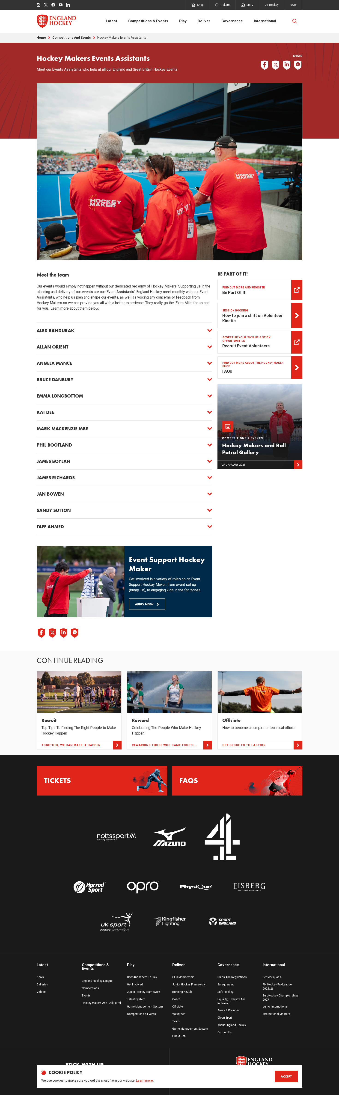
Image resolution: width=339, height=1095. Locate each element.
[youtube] (60, 5)
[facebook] (53, 5)
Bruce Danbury (55, 380)
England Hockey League (97, 980)
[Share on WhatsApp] (297, 65)
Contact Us (224, 1032)
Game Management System (145, 1006)
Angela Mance (54, 363)
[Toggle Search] (294, 21)
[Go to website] (116, 837)
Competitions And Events (71, 37)
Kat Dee (45, 412)
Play (183, 21)
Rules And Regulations (232, 977)
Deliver (204, 21)
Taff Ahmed (50, 527)
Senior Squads (272, 977)
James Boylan (53, 461)
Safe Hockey (225, 991)
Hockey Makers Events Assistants (121, 37)
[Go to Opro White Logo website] (143, 887)
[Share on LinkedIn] (286, 65)
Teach (176, 1021)
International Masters (276, 1014)
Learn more (144, 1080)
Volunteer (178, 1014)
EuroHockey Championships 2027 (280, 997)
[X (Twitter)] (46, 5)
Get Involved (135, 984)
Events (86, 995)
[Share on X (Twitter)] (275, 65)
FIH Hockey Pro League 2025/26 (277, 986)
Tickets (225, 4)
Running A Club (182, 991)
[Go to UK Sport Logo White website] (116, 921)
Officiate (177, 1006)
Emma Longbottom (60, 396)
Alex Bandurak (55, 331)
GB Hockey (272, 4)
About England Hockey (231, 1025)
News (40, 977)
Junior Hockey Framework (143, 991)
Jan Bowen (50, 494)
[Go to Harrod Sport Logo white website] (89, 887)
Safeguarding (226, 984)
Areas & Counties (228, 1010)
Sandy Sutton (54, 510)
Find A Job (178, 1036)
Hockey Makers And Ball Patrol (101, 1003)
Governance (232, 21)
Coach (176, 999)
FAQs (293, 4)
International (265, 21)
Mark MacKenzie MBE (62, 429)
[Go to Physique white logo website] (196, 887)
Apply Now (144, 604)
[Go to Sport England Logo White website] (222, 921)
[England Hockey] (56, 21)
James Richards (56, 478)
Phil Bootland (54, 445)
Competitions (90, 988)
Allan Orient (52, 347)
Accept (286, 1076)
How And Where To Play (142, 977)
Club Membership (183, 977)
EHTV (250, 4)
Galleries (42, 984)
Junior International (275, 1006)
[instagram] (38, 5)
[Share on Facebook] (264, 65)
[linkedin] (68, 5)
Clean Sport (224, 1017)
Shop (200, 4)
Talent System (136, 999)
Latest (111, 21)
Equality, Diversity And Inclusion (231, 1001)
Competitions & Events (148, 21)
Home (41, 37)
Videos (41, 991)
